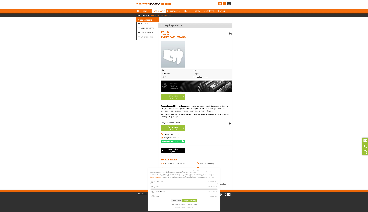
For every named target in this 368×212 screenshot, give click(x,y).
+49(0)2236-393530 (171, 134)
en (224, 4)
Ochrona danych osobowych (187, 207)
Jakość (186, 11)
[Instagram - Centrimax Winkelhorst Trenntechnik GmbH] (224, 194)
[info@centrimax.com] (228, 194)
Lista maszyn (159, 11)
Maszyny (144, 23)
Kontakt (221, 11)
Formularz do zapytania (173, 97)
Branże (197, 11)
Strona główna (138, 11)
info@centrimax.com (172, 138)
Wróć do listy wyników (173, 150)
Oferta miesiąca (147, 32)
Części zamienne (147, 28)
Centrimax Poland (141, 15)
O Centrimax (209, 11)
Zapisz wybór (176, 201)
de (220, 4)
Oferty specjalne (147, 37)
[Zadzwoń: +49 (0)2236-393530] (365, 146)
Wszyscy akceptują (190, 201)
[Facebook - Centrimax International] (220, 194)
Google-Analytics (160, 191)
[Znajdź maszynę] (365, 152)
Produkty (146, 11)
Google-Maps (159, 181)
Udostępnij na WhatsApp (171, 141)
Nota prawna (142, 194)
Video (157, 186)
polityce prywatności (155, 177)
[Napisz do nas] (365, 140)
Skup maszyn (173, 11)
